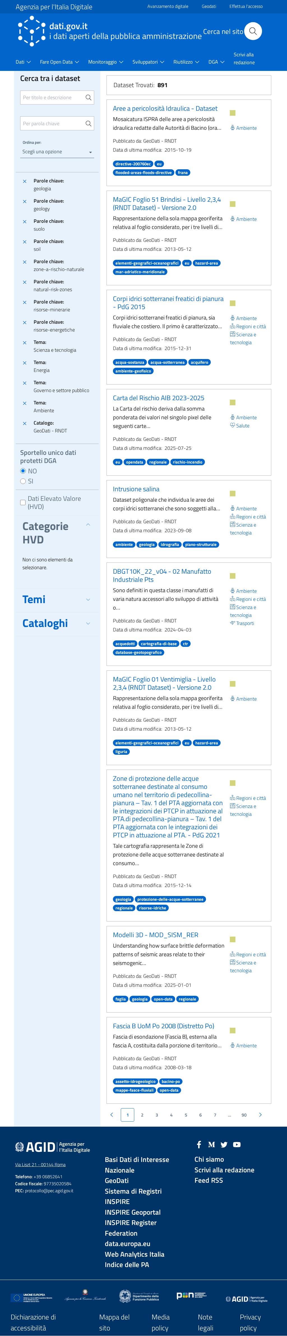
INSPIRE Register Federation (131, 1227)
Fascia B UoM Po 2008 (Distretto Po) (163, 1026)
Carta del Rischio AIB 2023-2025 (158, 398)
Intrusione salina (136, 489)
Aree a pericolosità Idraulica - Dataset (165, 108)
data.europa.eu (128, 1243)
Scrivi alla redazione (224, 1170)
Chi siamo (209, 1159)
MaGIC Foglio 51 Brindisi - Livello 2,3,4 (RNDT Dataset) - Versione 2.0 (167, 203)
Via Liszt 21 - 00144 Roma (40, 1164)
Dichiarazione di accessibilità (33, 1322)
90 (244, 1115)
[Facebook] (199, 1144)
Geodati (209, 6)
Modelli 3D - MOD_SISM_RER (155, 935)
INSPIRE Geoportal (133, 1212)
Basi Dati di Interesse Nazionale (137, 1164)
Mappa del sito (114, 1322)
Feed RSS (209, 1180)
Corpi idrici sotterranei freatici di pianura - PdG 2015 (168, 302)
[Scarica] (232, 113)
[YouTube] (236, 1144)
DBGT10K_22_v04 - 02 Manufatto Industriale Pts (162, 575)
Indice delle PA (127, 1264)
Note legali (205, 1322)
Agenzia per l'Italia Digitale (54, 6)
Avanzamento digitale (167, 6)
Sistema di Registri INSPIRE (133, 1196)
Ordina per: (32, 142)
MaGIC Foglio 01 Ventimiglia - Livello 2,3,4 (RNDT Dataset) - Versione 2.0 (164, 683)
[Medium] (211, 1144)
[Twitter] (224, 1144)
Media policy (161, 1322)
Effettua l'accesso (246, 6)
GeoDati (117, 1180)
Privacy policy (250, 1322)
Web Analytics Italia (135, 1254)
